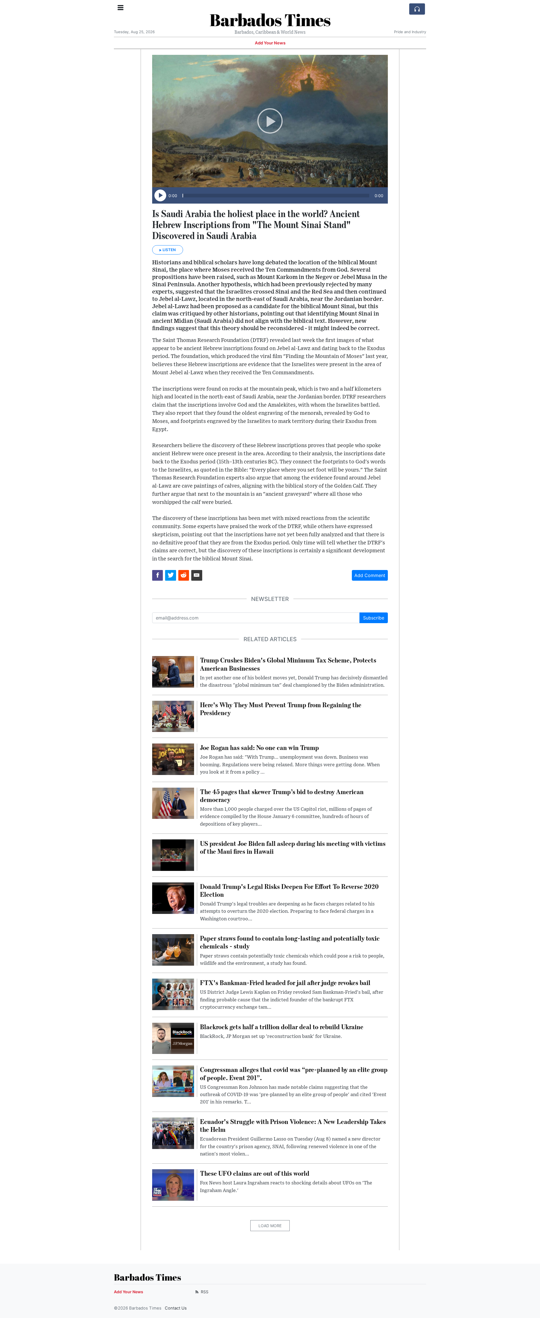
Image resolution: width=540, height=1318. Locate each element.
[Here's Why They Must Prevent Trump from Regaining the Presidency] (173, 716)
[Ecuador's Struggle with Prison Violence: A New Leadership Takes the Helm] (173, 1132)
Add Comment (369, 575)
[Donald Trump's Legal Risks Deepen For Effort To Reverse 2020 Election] (173, 897)
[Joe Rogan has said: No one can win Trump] (173, 759)
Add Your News (270, 43)
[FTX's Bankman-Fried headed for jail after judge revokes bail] (173, 994)
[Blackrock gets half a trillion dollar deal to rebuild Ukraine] (173, 1038)
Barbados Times (270, 19)
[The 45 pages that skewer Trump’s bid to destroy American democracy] (173, 803)
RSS (204, 1291)
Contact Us (176, 1308)
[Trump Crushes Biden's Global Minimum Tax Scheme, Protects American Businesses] (173, 671)
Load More (270, 1225)
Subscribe (373, 618)
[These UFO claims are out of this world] (173, 1185)
